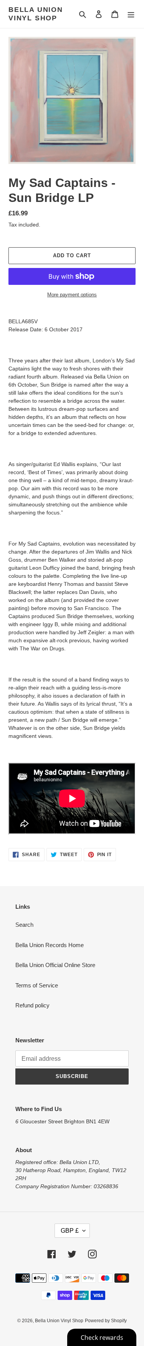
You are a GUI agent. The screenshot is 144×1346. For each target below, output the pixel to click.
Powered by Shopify (106, 1320)
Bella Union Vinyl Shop (35, 14)
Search (24, 924)
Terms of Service (36, 985)
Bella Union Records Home (49, 945)
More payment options (72, 295)
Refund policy (32, 1005)
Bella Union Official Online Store (55, 965)
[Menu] (131, 14)
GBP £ (70, 1230)
